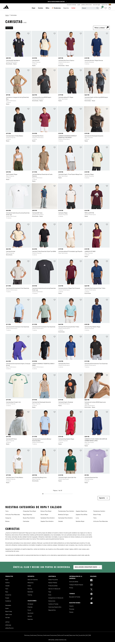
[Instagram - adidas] (100, 585)
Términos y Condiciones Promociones (47, 635)
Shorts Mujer (44, 514)
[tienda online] (6, 7)
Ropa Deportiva (27, 514)
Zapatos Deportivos (81, 511)
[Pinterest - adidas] (100, 594)
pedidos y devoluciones (86, 4)
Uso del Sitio (82, 635)
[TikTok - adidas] (100, 598)
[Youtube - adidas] (100, 603)
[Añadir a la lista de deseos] (28, 33)
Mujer (33, 8)
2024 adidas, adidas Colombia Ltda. (57, 639)
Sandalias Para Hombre (48, 518)
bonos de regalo (96, 4)
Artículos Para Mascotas (12, 514)
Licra (77, 518)
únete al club (104, 4)
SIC (87, 635)
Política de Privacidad (63, 635)
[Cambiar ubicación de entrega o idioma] (110, 4)
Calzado (60, 521)
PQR (90, 635)
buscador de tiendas (71, 4)
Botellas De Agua (63, 514)
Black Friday (97, 514)
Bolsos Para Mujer (46, 511)
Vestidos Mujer (80, 521)
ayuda (78, 4)
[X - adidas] (100, 589)
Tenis (7, 511)
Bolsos (7, 521)
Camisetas (26, 521)
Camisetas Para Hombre (65, 518)
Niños (47, 8)
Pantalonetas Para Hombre (66, 511)
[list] (49, 28)
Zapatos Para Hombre (47, 521)
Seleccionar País (73, 635)
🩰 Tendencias (56, 8)
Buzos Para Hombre (29, 518)
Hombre (40, 8)
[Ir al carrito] (110, 8)
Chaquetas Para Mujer (29, 511)
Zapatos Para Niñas (81, 514)
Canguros (8, 518)
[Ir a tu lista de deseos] (106, 8)
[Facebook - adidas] (100, 580)
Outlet (73, 8)
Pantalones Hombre (99, 511)
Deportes (66, 8)
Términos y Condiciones (30, 635)
